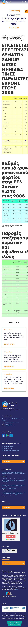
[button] (25, 2)
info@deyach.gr (10, 425)
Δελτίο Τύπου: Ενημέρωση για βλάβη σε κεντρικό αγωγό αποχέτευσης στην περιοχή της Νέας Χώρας (13, 487)
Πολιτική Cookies (7, 448)
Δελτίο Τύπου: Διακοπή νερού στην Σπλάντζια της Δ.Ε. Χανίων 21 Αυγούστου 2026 (13, 474)
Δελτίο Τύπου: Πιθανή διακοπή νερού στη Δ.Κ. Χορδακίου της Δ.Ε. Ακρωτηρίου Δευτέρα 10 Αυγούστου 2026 (14, 493)
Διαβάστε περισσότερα (14, 624)
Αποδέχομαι (11, 622)
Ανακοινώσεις (14, 10)
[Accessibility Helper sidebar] (26, 11)
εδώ (16, 589)
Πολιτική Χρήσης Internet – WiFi (11, 450)
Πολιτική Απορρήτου (8, 446)
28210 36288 (8, 424)
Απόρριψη (18, 622)
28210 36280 (8, 423)
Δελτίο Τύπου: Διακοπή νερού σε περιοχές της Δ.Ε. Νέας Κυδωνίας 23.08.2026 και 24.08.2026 (14, 480)
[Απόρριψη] (26, 619)
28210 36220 (16, 423)
